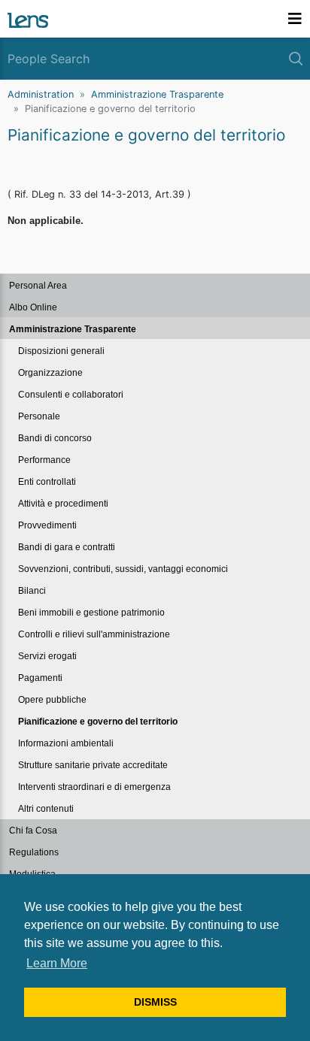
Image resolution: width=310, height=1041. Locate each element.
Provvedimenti (47, 525)
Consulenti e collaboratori (70, 394)
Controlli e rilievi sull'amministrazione (94, 634)
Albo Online (33, 307)
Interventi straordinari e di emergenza (94, 787)
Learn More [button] (56, 963)
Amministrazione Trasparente (157, 94)
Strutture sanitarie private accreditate (93, 765)
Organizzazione (50, 373)
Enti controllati (47, 482)
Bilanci (32, 591)
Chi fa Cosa (33, 830)
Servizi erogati (47, 656)
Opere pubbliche (52, 700)
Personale (39, 416)
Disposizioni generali (61, 351)
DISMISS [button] (155, 1002)
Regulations (34, 852)
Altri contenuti (46, 808)
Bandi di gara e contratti (66, 547)
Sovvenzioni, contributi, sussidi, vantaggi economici (123, 569)
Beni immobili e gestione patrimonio (91, 612)
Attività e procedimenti (63, 503)
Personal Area (38, 285)
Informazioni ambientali (66, 743)
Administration (41, 94)
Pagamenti (40, 678)
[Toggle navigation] (294, 19)
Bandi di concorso (55, 438)
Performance (44, 460)
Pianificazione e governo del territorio (98, 721)
